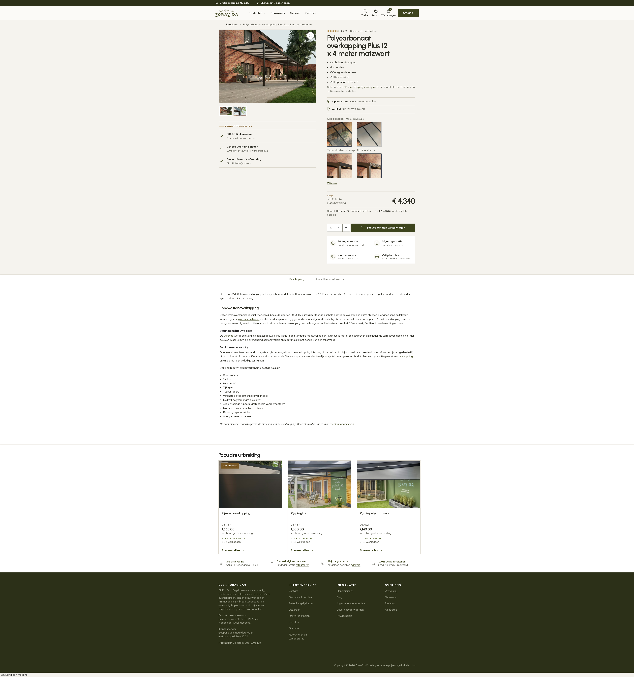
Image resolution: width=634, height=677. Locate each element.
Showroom (391, 597)
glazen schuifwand (248, 319)
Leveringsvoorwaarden (350, 609)
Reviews (390, 603)
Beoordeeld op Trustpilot (364, 31)
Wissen (332, 183)
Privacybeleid (344, 615)
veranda (228, 335)
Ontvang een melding (14, 674)
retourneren (302, 564)
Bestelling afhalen (299, 615)
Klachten (294, 622)
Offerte (408, 12)
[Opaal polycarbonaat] (369, 165)
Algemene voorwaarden (351, 603)
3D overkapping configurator (361, 87)
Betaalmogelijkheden (301, 603)
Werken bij (391, 591)
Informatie (346, 585)
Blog (339, 597)
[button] (310, 35)
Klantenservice (303, 585)
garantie (356, 564)
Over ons (393, 585)
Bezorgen (294, 609)
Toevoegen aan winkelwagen (385, 227)
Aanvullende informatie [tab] (330, 279)
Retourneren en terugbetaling (298, 636)
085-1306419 (253, 642)
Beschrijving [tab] (296, 279)
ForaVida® (231, 24)
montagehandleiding (342, 424)
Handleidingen (345, 591)
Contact (293, 591)
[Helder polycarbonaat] (339, 165)
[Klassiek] (369, 134)
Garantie (294, 628)
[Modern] (339, 134)
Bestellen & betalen (300, 597)
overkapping (406, 356)
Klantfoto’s (391, 609)
